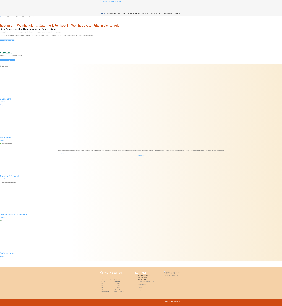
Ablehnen (70, 153)
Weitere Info (141, 155)
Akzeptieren (62, 153)
